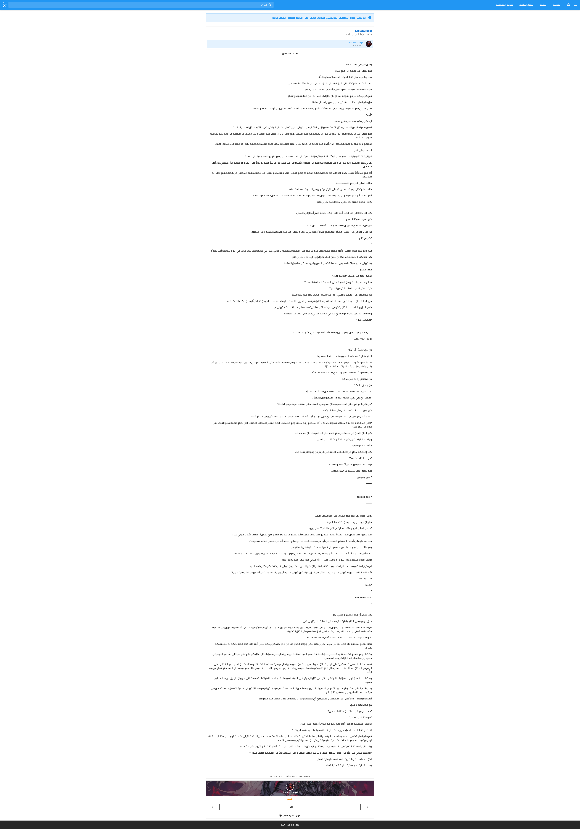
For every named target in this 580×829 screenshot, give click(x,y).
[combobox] (141, 5)
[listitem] (290, 44)
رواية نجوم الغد (363, 30)
